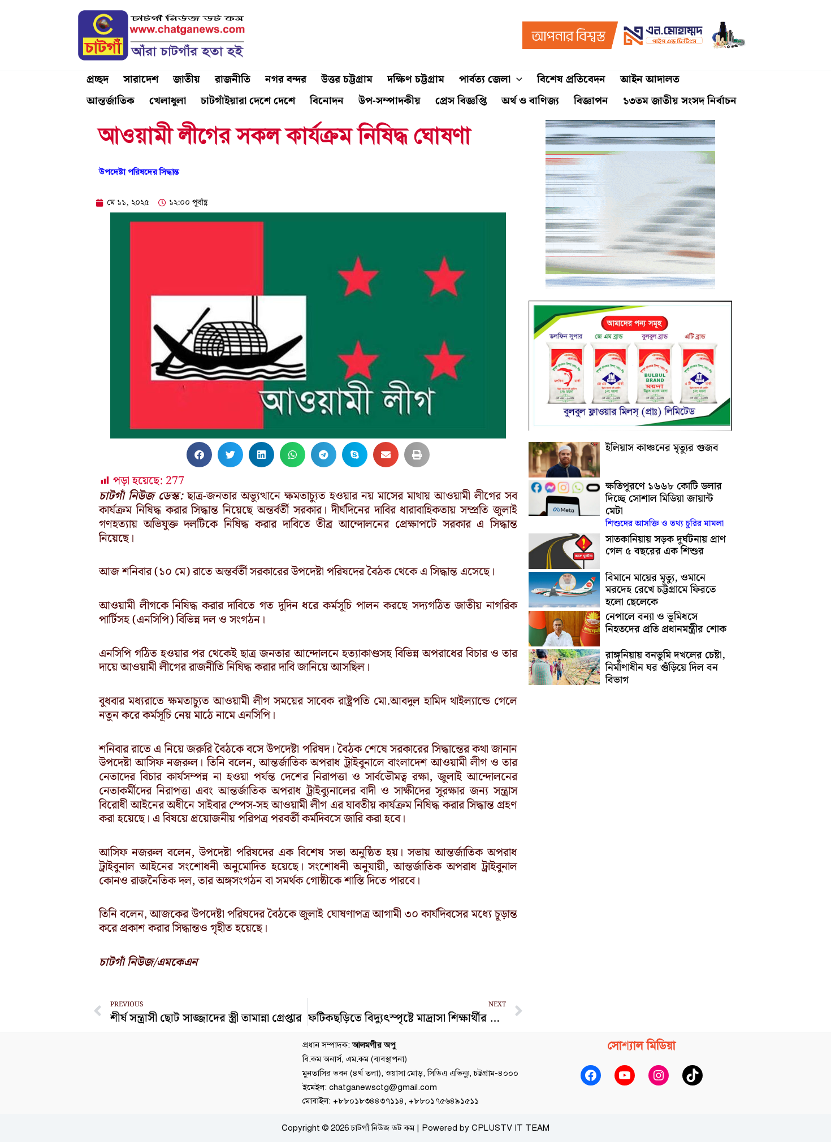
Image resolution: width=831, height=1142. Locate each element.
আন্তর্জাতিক (110, 101)
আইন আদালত (649, 79)
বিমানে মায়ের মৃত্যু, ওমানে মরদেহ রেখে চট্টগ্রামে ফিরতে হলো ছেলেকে (660, 590)
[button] (516, 79)
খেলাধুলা (167, 101)
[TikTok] (692, 1075)
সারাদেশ (140, 79)
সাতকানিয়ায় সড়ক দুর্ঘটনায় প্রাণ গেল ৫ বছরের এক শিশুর (665, 545)
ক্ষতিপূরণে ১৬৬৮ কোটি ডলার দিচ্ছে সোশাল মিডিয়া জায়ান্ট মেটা (664, 504)
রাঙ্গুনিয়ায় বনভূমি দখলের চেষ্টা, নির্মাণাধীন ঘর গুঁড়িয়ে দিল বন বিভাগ (665, 667)
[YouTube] (624, 1075)
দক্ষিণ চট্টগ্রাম (415, 79)
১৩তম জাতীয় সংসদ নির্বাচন (680, 101)
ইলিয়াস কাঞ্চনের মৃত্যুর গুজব (662, 448)
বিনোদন (327, 101)
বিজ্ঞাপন (591, 101)
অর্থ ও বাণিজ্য (530, 101)
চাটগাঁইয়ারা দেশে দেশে (248, 101)
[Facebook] (591, 1075)
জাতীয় (186, 79)
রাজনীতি (232, 79)
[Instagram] (658, 1075)
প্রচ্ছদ (97, 79)
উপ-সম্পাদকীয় (389, 101)
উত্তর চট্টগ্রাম (347, 79)
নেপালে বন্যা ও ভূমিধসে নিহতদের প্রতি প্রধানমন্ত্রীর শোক (665, 623)
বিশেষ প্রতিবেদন (571, 79)
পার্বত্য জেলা (484, 79)
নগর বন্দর (285, 79)
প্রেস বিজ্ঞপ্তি (461, 101)
